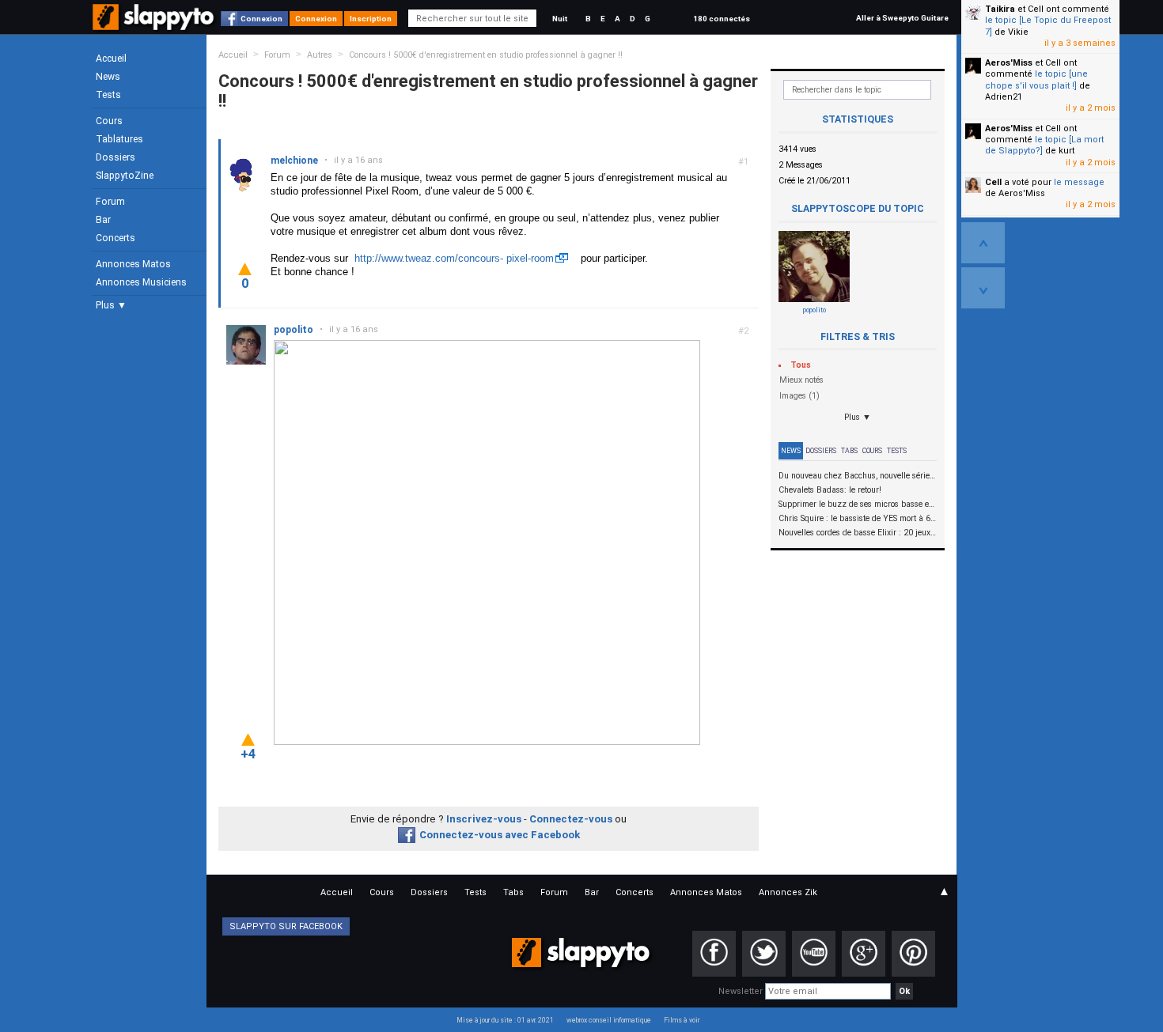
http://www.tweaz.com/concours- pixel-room (454, 258)
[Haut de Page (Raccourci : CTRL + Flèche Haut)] (983, 242)
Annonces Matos (133, 264)
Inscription (371, 18)
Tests (108, 94)
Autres (319, 55)
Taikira (1000, 9)
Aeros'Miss (1008, 63)
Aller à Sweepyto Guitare (902, 17)
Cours (109, 121)
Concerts (115, 238)
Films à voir (681, 1020)
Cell (993, 182)
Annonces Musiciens (141, 282)
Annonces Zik (788, 892)
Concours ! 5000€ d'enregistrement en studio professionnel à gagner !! (486, 55)
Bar (103, 219)
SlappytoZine (124, 175)
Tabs (849, 451)
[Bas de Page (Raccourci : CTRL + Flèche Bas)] (983, 287)
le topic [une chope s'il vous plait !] (1036, 79)
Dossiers (115, 157)
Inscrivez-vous (483, 819)
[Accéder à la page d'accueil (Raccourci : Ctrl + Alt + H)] (155, 25)
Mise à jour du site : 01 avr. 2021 (505, 1020)
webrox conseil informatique (608, 1020)
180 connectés (721, 18)
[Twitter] (764, 954)
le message (1079, 182)
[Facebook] (714, 954)
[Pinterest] (913, 954)
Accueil (111, 58)
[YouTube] (813, 954)
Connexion (261, 18)
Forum (110, 201)
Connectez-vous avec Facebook (499, 835)
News (108, 76)
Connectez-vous (570, 819)
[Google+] (863, 954)
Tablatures (119, 139)
